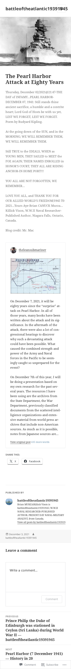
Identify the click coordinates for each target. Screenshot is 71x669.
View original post (20, 442)
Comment (52, 599)
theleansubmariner (32, 250)
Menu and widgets (61, 12)
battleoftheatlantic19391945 (37, 8)
